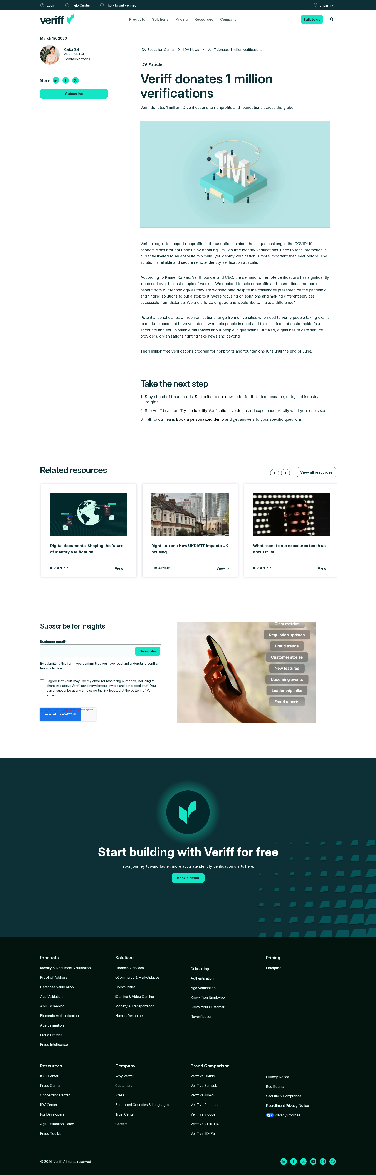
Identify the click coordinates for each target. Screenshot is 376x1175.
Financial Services (129, 968)
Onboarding (200, 969)
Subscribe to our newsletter (219, 396)
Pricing (181, 19)
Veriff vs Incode (203, 1114)
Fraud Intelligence (54, 1044)
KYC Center (49, 1076)
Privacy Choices (287, 1115)
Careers (121, 1124)
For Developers (52, 1114)
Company (228, 19)
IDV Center (48, 1105)
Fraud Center (50, 1085)
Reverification (201, 1016)
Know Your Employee (208, 997)
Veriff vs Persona (204, 1105)
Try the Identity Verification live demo (213, 410)
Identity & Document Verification (65, 968)
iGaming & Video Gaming (134, 996)
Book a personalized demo (200, 419)
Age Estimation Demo (57, 1124)
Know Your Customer (207, 1007)
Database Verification (57, 987)
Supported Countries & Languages (142, 1105)
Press (119, 1095)
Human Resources (129, 1016)
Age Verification (203, 988)
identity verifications (260, 250)
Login (51, 5)
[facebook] (65, 80)
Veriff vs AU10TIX (205, 1124)
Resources (204, 19)
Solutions (160, 19)
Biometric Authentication (59, 1016)
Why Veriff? (124, 1076)
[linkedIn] (56, 80)
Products (137, 19)
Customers (123, 1085)
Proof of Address (53, 977)
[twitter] (75, 80)
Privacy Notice (51, 668)
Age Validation (51, 996)
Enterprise (274, 968)
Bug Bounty (275, 1086)
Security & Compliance (283, 1096)
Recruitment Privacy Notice (287, 1105)
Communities (125, 987)
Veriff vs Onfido (203, 1076)
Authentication (202, 978)
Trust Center (125, 1114)
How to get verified (121, 5)
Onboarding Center (55, 1095)
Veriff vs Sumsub (204, 1085)
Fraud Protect (51, 1035)
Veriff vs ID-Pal (203, 1133)
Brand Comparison (210, 1066)
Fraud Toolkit (50, 1133)
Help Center (81, 5)
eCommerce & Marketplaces (137, 977)
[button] (274, 473)
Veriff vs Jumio (202, 1095)
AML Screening (52, 1006)
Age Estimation (52, 1025)
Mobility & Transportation (134, 1006)
